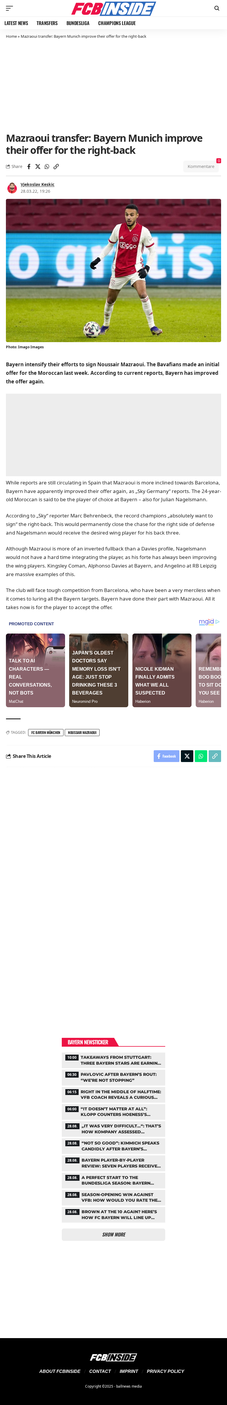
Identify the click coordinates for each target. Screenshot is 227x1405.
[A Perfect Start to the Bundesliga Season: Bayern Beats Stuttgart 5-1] (113, 1180)
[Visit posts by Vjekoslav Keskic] (12, 188)
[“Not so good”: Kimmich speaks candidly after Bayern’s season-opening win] (113, 1145)
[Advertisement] (113, 85)
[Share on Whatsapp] (47, 166)
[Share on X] (38, 166)
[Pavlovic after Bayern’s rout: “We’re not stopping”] (113, 1077)
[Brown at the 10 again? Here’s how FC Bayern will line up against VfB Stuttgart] (113, 1214)
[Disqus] (113, 851)
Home (11, 36)
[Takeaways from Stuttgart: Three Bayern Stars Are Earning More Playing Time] (113, 1060)
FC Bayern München (45, 732)
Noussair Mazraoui (82, 732)
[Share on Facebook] (29, 166)
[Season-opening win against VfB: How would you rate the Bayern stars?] (113, 1197)
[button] (11, 8)
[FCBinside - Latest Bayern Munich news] (113, 8)
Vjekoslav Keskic (37, 184)
